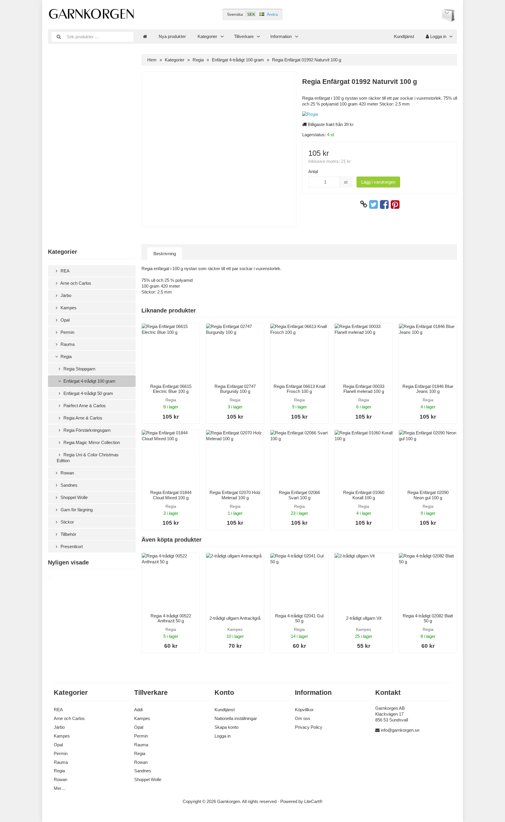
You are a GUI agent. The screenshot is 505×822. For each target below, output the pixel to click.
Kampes (68, 307)
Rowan (66, 472)
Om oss (302, 718)
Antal (313, 171)
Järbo (65, 295)
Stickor (66, 521)
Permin (66, 332)
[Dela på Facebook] (384, 204)
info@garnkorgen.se (400, 730)
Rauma (67, 344)
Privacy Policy (308, 727)
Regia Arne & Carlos (82, 417)
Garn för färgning (76, 509)
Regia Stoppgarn (78, 368)
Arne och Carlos (75, 283)
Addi (138, 709)
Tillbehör (67, 534)
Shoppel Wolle (73, 497)
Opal (64, 319)
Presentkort (71, 546)
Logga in (437, 36)
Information (281, 36)
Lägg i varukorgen (378, 181)
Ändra (272, 14)
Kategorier (207, 36)
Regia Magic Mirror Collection (91, 442)
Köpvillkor (304, 709)
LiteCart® (313, 801)
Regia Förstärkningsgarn (86, 430)
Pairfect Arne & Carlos (84, 405)
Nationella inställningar (236, 718)
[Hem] (145, 36)
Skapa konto (226, 727)
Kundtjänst (404, 36)
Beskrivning (164, 253)
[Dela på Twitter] (373, 204)
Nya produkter (172, 36)
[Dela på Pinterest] (395, 204)
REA (64, 270)
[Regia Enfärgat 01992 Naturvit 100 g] (56, 578)
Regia (65, 356)
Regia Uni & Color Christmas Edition (88, 457)
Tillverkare (244, 36)
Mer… (60, 788)
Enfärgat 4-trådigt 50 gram (87, 393)
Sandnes (68, 485)
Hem (152, 59)
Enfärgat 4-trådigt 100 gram (88, 381)
